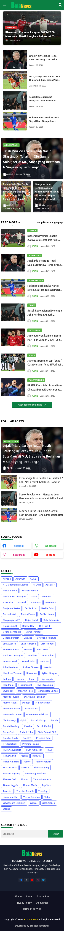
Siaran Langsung (11, 773)
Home (18, 896)
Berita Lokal (9, 614)
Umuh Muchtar (10, 797)
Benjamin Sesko (11, 608)
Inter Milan (48, 655)
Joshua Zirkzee (31, 667)
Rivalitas (37, 755)
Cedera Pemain (11, 637)
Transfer (7, 791)
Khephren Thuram (12, 673)
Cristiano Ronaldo (46, 637)
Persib (54, 720)
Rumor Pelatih (43, 761)
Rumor (27, 761)
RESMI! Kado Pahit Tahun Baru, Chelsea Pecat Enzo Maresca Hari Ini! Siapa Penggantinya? (44, 388)
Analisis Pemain (30, 590)
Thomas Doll (9, 779)
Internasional (10, 661)
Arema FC (47, 596)
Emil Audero (9, 643)
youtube (50, 555)
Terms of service (32, 908)
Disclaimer (42, 902)
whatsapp (51, 546)
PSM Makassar (34, 749)
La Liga (7, 679)
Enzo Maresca (28, 643)
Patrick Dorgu (38, 720)
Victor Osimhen (31, 797)
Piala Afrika (26, 732)
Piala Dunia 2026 (47, 732)
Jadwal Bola (28, 661)
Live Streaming (45, 684)
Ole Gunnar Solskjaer (37, 714)
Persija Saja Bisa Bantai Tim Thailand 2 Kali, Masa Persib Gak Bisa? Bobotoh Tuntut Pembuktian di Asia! (44, 78)
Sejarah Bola (10, 767)
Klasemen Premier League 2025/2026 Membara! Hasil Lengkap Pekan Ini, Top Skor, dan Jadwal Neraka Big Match (31, 36)
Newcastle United (12, 714)
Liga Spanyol (25, 684)
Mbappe (26, 702)
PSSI (49, 749)
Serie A (25, 767)
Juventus (47, 667)
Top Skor (46, 785)
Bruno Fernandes (12, 631)
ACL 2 (33, 578)
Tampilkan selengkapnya (50, 222)
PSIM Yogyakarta (12, 749)
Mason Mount (10, 702)
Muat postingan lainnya (30, 404)
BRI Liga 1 (44, 626)
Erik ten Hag (47, 643)
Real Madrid (9, 755)
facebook (18, 546)
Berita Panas (28, 614)
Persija (28, 726)
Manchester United (48, 690)
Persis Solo (9, 732)
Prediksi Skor (10, 743)
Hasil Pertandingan (13, 655)
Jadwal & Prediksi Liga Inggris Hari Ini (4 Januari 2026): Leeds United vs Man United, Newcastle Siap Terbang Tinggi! (45, 338)
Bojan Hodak (32, 620)
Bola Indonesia (51, 620)
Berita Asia (30, 608)
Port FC (27, 738)
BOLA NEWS (31, 919)
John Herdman (10, 667)
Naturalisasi (31, 708)
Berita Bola (47, 608)
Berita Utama (46, 614)
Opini (23, 720)
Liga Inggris (47, 679)
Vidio (47, 797)
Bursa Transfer (33, 631)
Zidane (6, 808)
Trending (42, 791)
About (29, 896)
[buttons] (20, 880)
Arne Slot (8, 602)
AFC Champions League (15, 584)
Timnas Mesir (30, 785)
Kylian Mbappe (49, 673)
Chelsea (28, 637)
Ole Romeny (9, 720)
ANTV (34, 596)
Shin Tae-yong (41, 767)
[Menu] (5, 5)
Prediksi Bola (43, 738)
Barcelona (50, 602)
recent (24, 755)
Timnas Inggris (10, 785)
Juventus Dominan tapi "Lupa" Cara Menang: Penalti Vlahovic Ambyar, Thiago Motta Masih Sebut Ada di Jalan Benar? (44, 363)
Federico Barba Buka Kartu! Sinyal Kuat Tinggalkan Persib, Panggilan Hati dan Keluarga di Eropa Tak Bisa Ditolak (44, 119)
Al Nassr (50, 584)
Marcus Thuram (11, 696)
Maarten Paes (25, 690)
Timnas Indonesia (42, 779)
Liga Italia (8, 684)
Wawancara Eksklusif (14, 802)
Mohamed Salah (11, 708)
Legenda (19, 679)
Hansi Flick (42, 649)
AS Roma (36, 602)
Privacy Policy (24, 902)
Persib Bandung (11, 726)
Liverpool (8, 690)
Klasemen (31, 673)
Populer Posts (10, 738)
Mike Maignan (42, 702)
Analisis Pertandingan (14, 596)
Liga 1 (32, 679)
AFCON (37, 584)
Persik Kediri (44, 726)
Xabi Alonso (48, 802)
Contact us (43, 896)
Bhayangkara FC (11, 620)
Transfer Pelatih (25, 791)
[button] (60, 5)
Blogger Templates (39, 925)
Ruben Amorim (11, 761)
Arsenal (22, 602)
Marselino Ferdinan (34, 696)
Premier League (30, 743)
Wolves (34, 802)
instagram (18, 555)
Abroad (7, 578)
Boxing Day (28, 626)
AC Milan (20, 578)
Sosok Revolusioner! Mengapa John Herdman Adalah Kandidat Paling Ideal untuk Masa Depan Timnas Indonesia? (42, 98)
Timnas (24, 779)
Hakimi (28, 649)
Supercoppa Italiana (35, 773)
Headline (32, 655)
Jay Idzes (44, 661)
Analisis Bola (10, 590)
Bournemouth (10, 626)
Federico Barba (11, 649)
